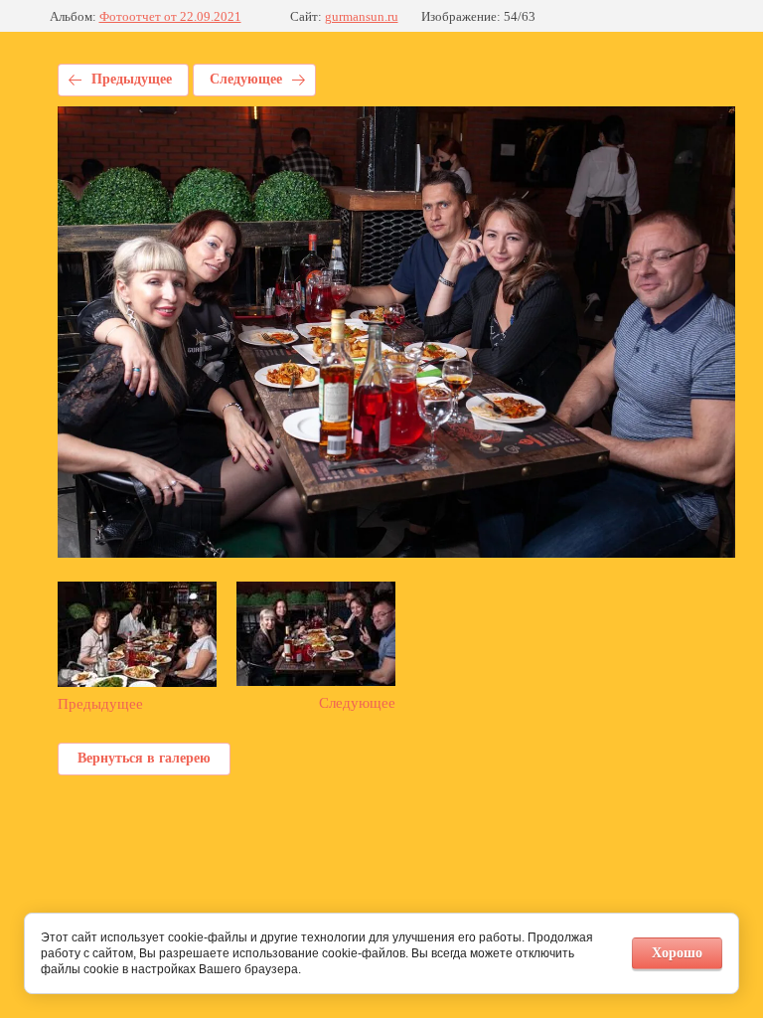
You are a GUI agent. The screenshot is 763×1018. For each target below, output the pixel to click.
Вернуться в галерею (144, 758)
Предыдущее (131, 79)
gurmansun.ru (361, 16)
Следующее (246, 79)
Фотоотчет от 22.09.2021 (170, 16)
